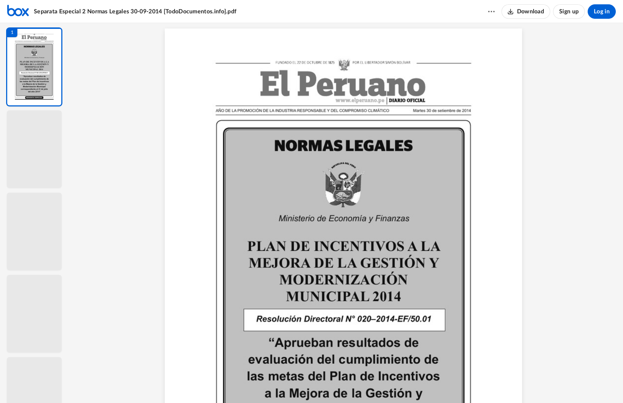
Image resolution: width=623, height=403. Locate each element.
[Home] (18, 11)
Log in (602, 11)
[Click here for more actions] (491, 11)
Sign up (569, 11)
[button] (34, 67)
